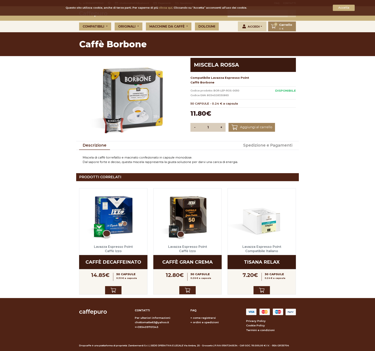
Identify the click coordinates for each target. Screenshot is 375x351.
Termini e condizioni (260, 330)
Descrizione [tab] (94, 145)
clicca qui (165, 7)
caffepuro (93, 311)
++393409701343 (146, 327)
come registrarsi (204, 317)
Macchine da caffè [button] (167, 26)
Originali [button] (127, 26)
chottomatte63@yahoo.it (152, 322)
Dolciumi (206, 26)
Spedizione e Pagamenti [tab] (267, 145)
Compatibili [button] (94, 26)
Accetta (343, 7)
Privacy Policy (256, 320)
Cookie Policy (255, 325)
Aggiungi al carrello (255, 127)
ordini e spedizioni (206, 322)
